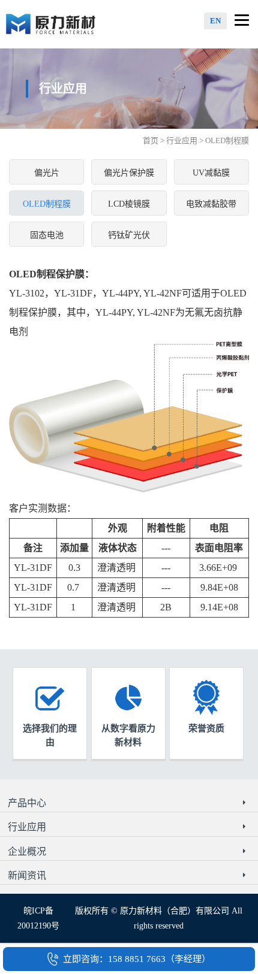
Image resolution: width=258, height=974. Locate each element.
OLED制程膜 (47, 203)
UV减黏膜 (211, 172)
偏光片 (46, 172)
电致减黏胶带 (211, 203)
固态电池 (47, 235)
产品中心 (27, 803)
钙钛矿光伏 (129, 235)
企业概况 (27, 851)
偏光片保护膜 (129, 172)
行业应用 (181, 140)
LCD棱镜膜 (129, 203)
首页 (150, 140)
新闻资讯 (27, 875)
